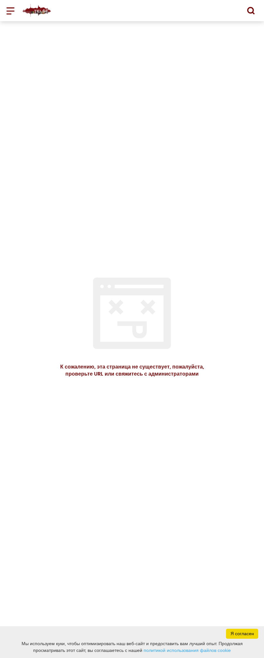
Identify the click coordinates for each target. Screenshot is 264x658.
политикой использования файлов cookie (187, 650)
